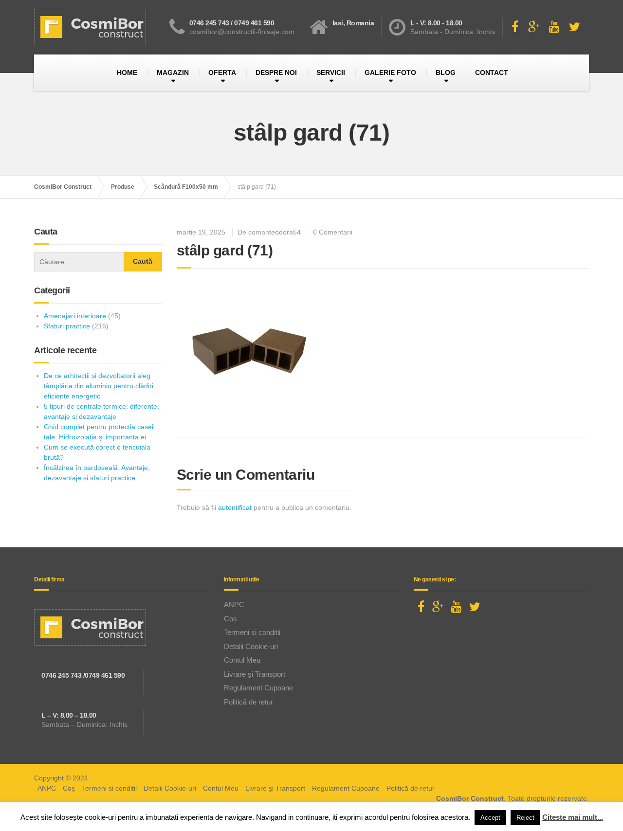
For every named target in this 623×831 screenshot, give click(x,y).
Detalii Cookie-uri (251, 646)
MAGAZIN (173, 72)
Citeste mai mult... (572, 817)
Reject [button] (525, 817)
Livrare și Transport (254, 674)
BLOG (446, 72)
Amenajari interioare (75, 316)
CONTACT (491, 72)
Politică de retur (248, 702)
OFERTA (222, 72)
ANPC (234, 604)
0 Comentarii (332, 232)
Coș (230, 618)
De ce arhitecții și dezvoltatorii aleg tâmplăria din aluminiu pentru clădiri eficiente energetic (98, 386)
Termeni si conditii (252, 632)
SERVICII (330, 72)
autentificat (235, 507)
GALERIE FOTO (390, 72)
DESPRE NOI (276, 72)
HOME (127, 72)
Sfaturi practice (67, 326)
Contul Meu (242, 660)
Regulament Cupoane (258, 688)
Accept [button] (490, 817)
